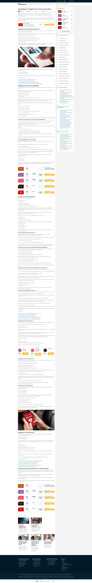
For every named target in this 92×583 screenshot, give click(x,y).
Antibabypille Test (21, 566)
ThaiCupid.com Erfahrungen (63, 83)
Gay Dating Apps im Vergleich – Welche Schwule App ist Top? (29, 313)
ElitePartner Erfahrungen (63, 59)
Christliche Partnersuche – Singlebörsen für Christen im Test (22, 526)
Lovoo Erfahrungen (21, 43)
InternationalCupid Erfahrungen (64, 54)
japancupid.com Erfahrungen (64, 64)
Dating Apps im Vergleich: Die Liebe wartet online (27, 80)
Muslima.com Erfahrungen (63, 78)
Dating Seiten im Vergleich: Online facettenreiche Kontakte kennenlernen (31, 83)
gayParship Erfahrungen (63, 66)
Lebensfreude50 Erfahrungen (64, 61)
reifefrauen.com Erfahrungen (50, 348)
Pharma (59, 3)
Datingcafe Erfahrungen (63, 71)
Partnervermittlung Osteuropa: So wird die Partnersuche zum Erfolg (30, 465)
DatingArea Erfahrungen (63, 50)
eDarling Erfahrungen (62, 57)
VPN (53, 3)
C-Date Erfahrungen (47, 173)
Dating (49, 3)
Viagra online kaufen (22, 564)
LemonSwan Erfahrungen (63, 52)
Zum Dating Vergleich (66, 31)
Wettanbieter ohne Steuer (37, 564)
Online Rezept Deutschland (23, 560)
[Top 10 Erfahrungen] (23, 4)
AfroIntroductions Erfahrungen (64, 76)
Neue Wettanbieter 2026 (36, 563)
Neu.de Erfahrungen (34, 151)
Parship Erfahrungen (21, 99)
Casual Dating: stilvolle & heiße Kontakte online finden (28, 79)
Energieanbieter (65, 3)
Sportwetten (34, 3)
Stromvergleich (34, 336)
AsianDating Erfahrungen (63, 69)
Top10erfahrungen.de (21, 7)
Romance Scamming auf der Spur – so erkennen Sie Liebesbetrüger (30, 317)
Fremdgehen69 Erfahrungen (37, 348)
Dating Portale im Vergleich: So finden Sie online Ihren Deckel (29, 82)
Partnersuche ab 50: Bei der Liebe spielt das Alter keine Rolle (29, 462)
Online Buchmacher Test (36, 560)
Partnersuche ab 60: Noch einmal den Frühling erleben (28, 463)
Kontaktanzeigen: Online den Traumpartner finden (27, 466)
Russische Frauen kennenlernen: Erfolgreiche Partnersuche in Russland (30, 460)
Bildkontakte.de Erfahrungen (64, 80)
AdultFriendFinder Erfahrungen (64, 73)
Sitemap (63, 570)
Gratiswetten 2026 (35, 566)
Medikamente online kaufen (23, 563)
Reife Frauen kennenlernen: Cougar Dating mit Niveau (27, 316)
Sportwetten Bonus (42, 3)
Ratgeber (25, 7)
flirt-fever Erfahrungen (47, 167)
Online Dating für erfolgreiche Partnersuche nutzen (27, 314)
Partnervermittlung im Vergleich (26, 69)
